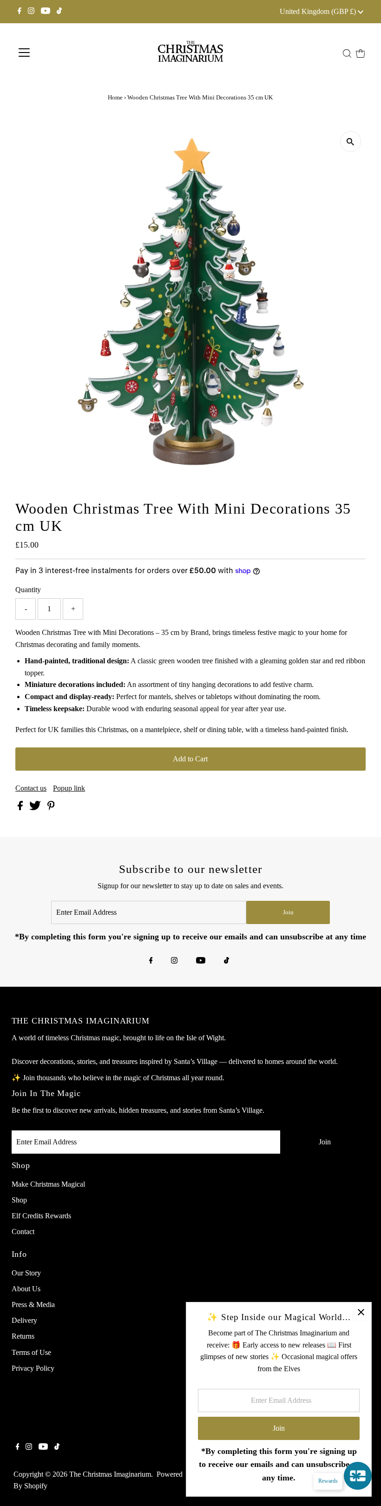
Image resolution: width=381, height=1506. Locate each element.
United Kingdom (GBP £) (319, 11)
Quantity (28, 590)
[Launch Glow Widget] (358, 1476)
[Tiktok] (59, 11)
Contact (23, 1231)
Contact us (30, 788)
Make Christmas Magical (48, 1184)
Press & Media (33, 1304)
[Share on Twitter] (36, 808)
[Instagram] (31, 11)
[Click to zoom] (350, 141)
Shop (19, 1200)
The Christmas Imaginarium (110, 1474)
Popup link (69, 788)
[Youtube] (46, 11)
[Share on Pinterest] (51, 808)
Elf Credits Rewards (41, 1216)
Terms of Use (31, 1352)
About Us (26, 1289)
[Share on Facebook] (21, 808)
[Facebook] (19, 11)
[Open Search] (347, 53)
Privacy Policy (33, 1368)
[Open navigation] (57, 52)
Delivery (24, 1320)
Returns (23, 1336)
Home (115, 97)
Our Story (26, 1273)
